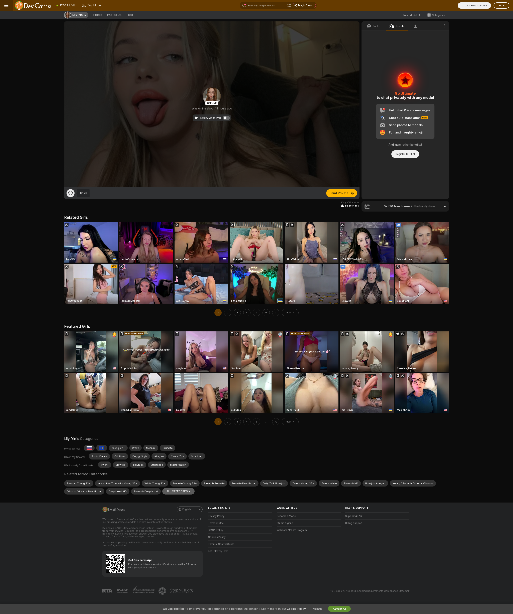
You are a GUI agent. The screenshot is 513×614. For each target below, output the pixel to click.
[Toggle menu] (6, 5)
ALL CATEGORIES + (178, 491)
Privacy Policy (216, 516)
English (186, 509)
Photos (114, 15)
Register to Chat (405, 154)
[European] (101, 448)
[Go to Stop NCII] (182, 591)
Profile (97, 15)
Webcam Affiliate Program (292, 530)
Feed (129, 15)
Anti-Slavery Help (218, 551)
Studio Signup (285, 523)
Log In (501, 5)
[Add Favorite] (71, 193)
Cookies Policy (217, 537)
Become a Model (286, 516)
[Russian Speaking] (89, 448)
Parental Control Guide (221, 544)
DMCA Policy (215, 530)
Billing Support (353, 523)
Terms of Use (216, 523)
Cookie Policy (296, 608)
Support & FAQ (353, 516)
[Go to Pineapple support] (163, 591)
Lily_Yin (70, 438)
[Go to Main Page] (33, 5)
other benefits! (412, 144)
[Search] (289, 5)
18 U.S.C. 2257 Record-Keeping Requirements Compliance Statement (370, 591)
